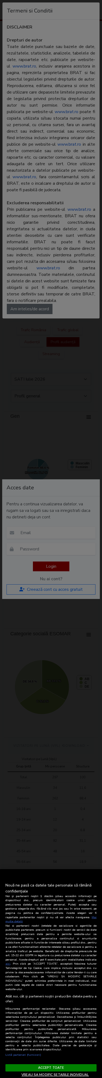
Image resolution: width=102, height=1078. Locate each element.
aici (7, 964)
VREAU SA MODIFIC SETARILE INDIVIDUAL (55, 1075)
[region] (51, 973)
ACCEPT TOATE (51, 1068)
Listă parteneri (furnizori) (23, 1055)
